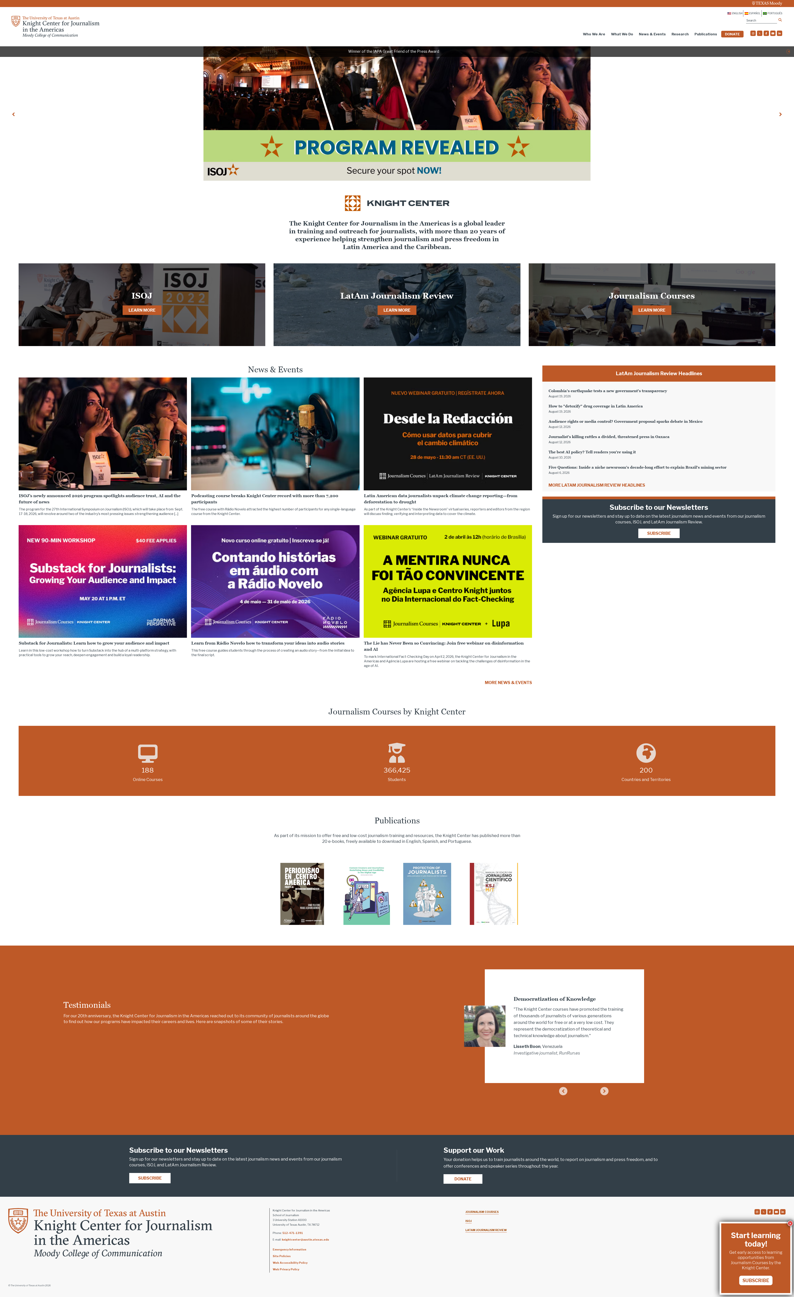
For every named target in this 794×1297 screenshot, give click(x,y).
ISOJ (468, 1221)
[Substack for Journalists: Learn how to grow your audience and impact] (103, 581)
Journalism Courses (482, 1211)
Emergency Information (289, 1249)
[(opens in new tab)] (302, 893)
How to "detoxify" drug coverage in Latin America (596, 406)
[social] (753, 33)
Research (680, 34)
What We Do (622, 34)
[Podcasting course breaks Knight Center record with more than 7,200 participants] (275, 433)
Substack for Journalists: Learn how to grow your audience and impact (94, 643)
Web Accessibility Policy (290, 1262)
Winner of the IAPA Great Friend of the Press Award (393, 51)
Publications (706, 34)
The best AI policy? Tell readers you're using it (592, 452)
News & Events (652, 34)
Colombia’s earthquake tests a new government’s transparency (608, 391)
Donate (732, 34)
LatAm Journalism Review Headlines (659, 373)
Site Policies (282, 1256)
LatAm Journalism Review (486, 1230)
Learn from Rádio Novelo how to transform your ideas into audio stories (267, 643)
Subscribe (659, 533)
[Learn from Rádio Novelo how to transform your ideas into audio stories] (275, 581)
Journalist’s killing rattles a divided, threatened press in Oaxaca (609, 437)
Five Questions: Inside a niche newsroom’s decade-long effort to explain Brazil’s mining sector (638, 467)
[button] (789, 51)
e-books (336, 841)
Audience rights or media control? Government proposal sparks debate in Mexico (625, 421)
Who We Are (594, 34)
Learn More (142, 310)
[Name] (780, 20)
